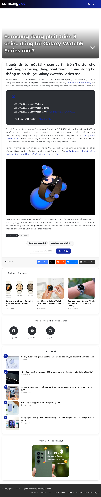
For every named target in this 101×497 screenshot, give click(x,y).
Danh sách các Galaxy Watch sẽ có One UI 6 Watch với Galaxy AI (81, 303)
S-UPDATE (62, 493)
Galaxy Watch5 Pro (62, 243)
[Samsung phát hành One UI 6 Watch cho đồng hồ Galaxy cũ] (19, 288)
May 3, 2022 (45, 119)
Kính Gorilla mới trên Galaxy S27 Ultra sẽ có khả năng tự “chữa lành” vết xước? (57, 372)
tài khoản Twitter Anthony (79, 82)
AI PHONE (80, 493)
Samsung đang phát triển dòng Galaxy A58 (40, 402)
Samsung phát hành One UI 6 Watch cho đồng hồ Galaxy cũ (19, 303)
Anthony (24, 235)
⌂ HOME (44, 493)
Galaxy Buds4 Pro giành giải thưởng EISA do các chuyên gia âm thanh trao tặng (57, 357)
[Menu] (98, 5)
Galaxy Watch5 (38, 243)
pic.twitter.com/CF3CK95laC (61, 111)
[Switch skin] (89, 5)
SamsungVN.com (44, 489)
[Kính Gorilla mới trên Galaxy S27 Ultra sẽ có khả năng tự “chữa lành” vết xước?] (12, 377)
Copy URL (63, 251)
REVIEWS (89, 493)
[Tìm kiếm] (93, 5)
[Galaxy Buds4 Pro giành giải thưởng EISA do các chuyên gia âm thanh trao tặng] (12, 362)
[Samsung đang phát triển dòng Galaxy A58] (12, 408)
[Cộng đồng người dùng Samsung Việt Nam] (13, 4)
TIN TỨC (71, 493)
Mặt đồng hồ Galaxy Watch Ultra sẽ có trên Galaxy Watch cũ (50, 303)
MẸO (96, 493)
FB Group (53, 493)
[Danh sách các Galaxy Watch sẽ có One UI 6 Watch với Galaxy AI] (81, 288)
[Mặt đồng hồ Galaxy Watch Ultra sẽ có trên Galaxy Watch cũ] (50, 288)
